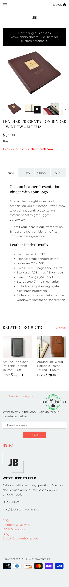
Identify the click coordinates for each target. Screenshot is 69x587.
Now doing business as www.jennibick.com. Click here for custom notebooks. (34, 37)
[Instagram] (11, 446)
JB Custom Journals (37, 558)
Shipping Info (43, 173)
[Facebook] (5, 446)
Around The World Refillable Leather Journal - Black (15, 366)
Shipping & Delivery (16, 524)
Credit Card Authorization (20, 538)
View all (61, 328)
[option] (14, 109)
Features (12, 172)
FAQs (57, 173)
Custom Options (28, 173)
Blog (6, 534)
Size (5, 141)
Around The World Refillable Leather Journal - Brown (50, 366)
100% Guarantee (14, 529)
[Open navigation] (5, 4)
